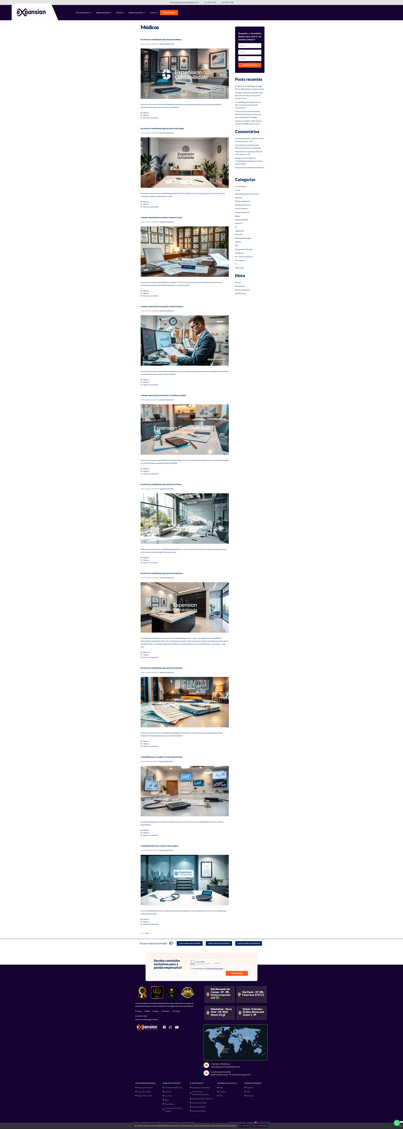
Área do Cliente (169, 13)
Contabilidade (240, 186)
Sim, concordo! (244, 1126)
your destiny (239, 145)
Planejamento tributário (244, 249)
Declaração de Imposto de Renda (247, 194)
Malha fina (239, 234)
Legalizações (239, 231)
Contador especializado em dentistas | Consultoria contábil (163, 395)
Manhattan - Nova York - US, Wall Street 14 (221, 1011)
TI (236, 264)
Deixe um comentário (150, 118)
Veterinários (239, 268)
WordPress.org (240, 293)
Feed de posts (240, 286)
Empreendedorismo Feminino (253, 167)
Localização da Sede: (221, 1071)
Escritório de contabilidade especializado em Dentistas (162, 573)
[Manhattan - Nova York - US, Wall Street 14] (208, 1013)
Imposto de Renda (241, 220)
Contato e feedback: (221, 1063)
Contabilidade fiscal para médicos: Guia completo (159, 846)
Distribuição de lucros (243, 205)
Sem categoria (240, 260)
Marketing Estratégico (243, 238)
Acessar (238, 282)
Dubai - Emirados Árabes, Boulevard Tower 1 (253, 1011)
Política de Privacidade (259, 1126)
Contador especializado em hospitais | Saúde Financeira (162, 306)
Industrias (238, 223)
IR (236, 227)
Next (148, 933)
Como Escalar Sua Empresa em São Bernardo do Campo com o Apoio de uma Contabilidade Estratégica (248, 114)
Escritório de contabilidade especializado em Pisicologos (162, 128)
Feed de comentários (242, 290)
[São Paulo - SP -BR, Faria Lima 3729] (239, 994)
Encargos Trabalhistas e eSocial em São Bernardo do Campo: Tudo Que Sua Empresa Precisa (249, 95)
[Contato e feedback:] (206, 1065)
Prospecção (239, 253)
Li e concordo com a (207, 968)
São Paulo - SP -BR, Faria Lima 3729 (253, 993)
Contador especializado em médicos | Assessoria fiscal (161, 217)
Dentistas (146, 652)
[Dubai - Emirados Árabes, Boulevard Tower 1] (240, 1013)
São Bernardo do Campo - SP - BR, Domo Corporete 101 (220, 993)
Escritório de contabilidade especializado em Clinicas (161, 484)
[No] (400, 1126)
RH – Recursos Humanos (244, 257)
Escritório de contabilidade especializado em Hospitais (162, 668)
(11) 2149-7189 (141, 1016)
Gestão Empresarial (242, 212)
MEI (236, 245)
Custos (237, 190)
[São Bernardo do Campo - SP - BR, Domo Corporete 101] (208, 994)
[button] (397, 1123)
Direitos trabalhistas (242, 201)
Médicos (146, 113)
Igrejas (237, 216)
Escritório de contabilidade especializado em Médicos (161, 40)
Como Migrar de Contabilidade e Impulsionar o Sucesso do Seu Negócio (249, 161)
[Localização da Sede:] (206, 1073)
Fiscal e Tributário (241, 209)
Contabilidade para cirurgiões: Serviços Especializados (162, 757)
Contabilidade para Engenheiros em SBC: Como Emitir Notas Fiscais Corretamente (248, 105)
